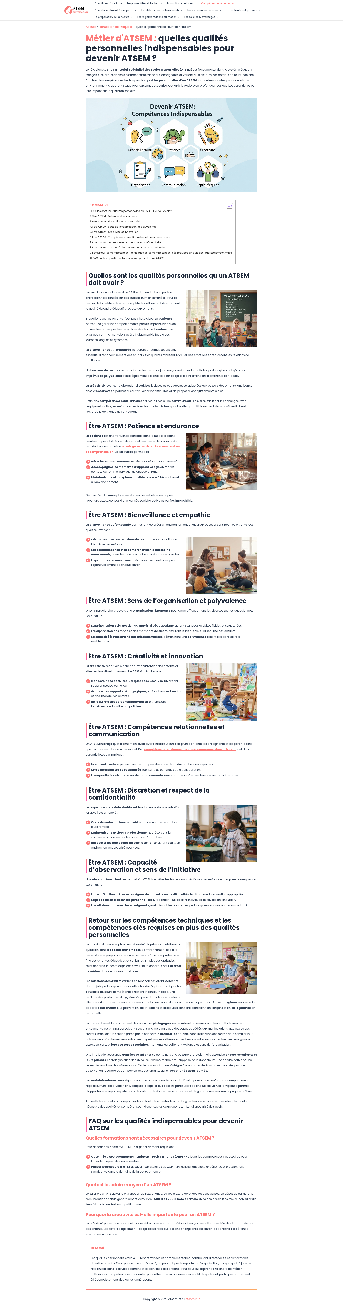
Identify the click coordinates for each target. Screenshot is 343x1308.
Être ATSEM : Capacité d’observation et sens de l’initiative (129, 247)
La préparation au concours (112, 17)
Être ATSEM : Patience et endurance (114, 216)
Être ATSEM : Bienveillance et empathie (116, 221)
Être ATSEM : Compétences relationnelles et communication (131, 237)
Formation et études (180, 3)
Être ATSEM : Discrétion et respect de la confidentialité (126, 242)
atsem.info (192, 1299)
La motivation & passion (242, 10)
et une (189, 749)
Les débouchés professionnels (160, 10)
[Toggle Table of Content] (228, 206)
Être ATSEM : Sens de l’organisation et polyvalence (124, 226)
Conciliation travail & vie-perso (114, 10)
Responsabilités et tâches (143, 3)
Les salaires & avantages (199, 17)
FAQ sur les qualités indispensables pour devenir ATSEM (128, 258)
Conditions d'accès (107, 3)
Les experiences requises (202, 10)
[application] (120, 3)
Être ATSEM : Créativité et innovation (115, 232)
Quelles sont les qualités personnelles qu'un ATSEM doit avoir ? (131, 211)
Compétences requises (215, 3)
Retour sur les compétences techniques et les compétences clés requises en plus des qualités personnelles (162, 253)
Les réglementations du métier (156, 17)
